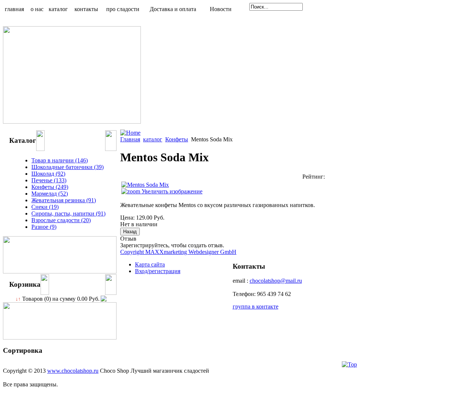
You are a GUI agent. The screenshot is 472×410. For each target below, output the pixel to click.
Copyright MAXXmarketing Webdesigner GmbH (178, 252)
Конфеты (176, 139)
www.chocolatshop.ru (72, 371)
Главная (130, 139)
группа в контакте (255, 306)
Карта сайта (150, 264)
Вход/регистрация (157, 271)
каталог (152, 139)
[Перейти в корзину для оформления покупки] (103, 299)
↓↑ (18, 299)
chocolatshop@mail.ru (276, 281)
